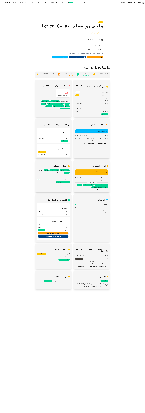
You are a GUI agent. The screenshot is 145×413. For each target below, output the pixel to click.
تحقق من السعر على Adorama (76, 56)
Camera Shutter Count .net (131, 2)
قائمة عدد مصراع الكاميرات (16, 2)
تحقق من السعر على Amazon (94, 56)
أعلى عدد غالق (49, 2)
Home (110, 15)
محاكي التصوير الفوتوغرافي (30, 2)
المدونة (41, 2)
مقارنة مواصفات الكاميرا (59, 56)
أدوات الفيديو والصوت (76, 2)
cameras (105, 15)
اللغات (4, 2)
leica (99, 15)
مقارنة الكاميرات (61, 2)
